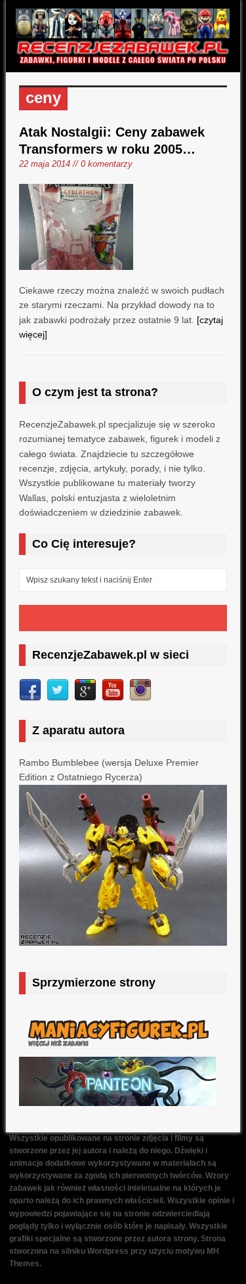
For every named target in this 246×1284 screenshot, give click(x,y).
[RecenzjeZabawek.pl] (122, 58)
